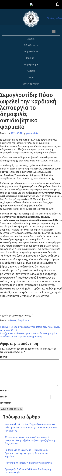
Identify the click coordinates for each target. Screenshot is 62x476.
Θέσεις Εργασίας (31, 83)
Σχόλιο (4, 357)
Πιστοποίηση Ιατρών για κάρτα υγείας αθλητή (28, 463)
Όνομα (4, 390)
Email (3, 396)
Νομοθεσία (30, 51)
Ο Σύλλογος (30, 45)
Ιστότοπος (5, 402)
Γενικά (13, 320)
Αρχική (31, 38)
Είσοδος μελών (54, 18)
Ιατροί (31, 77)
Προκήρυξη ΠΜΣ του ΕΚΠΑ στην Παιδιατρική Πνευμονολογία (28, 471)
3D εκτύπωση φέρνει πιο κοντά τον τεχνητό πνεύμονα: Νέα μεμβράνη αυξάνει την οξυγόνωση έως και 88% (30, 440)
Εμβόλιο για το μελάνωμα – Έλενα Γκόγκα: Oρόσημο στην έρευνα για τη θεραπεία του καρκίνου (26, 453)
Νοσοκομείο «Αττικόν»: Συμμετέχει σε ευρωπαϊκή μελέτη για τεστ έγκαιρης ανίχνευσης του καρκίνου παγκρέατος (31, 427)
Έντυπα (31, 71)
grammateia (32, 133)
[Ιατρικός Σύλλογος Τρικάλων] (31, 4)
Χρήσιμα (30, 58)
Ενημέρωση (30, 64)
